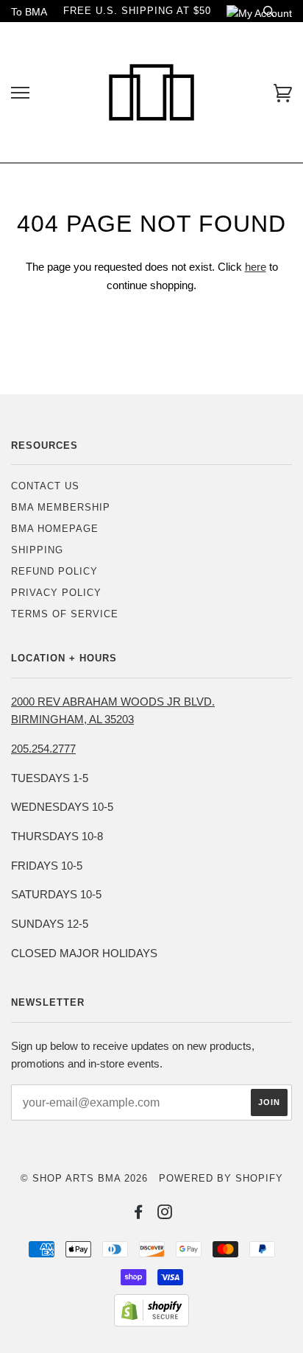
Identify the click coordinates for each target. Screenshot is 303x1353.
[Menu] (20, 93)
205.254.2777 (43, 748)
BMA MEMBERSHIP (60, 507)
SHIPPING (37, 549)
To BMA (29, 12)
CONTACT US (45, 485)
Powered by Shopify (221, 1178)
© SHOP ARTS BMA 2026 (84, 1178)
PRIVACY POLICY (56, 592)
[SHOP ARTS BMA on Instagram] (165, 1214)
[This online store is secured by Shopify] (151, 1323)
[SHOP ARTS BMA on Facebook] (138, 1214)
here (255, 266)
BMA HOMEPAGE (55, 528)
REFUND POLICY (54, 571)
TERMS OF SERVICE (64, 613)
